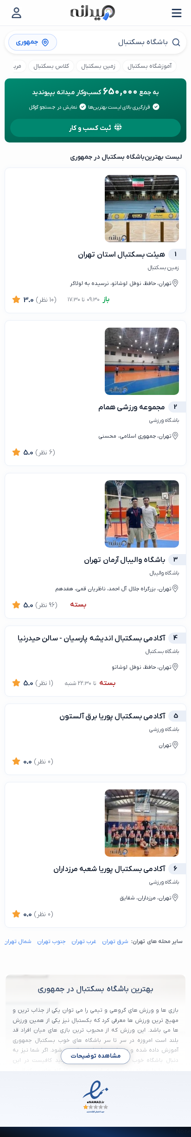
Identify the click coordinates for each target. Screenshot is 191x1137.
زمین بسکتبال (98, 66)
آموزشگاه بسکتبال (149, 66)
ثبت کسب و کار (90, 128)
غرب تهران (83, 941)
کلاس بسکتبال (51, 66)
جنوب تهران (51, 941)
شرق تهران (115, 941)
